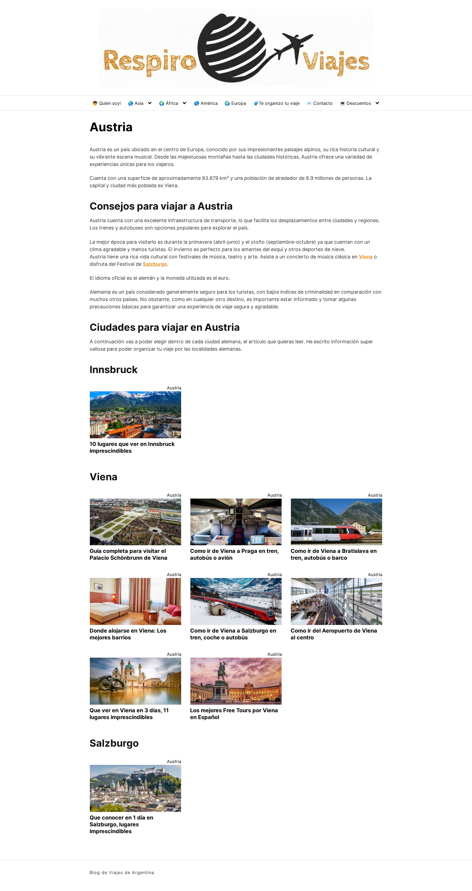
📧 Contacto (319, 103)
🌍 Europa (235, 103)
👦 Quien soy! (106, 103)
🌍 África (168, 103)
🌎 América (206, 103)
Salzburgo (155, 264)
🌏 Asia (135, 103)
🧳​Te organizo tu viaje (276, 103)
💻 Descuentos (355, 103)
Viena (366, 257)
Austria (174, 388)
